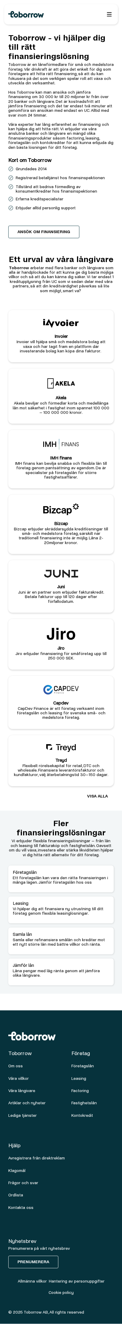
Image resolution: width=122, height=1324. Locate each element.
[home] (38, 14)
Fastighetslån (84, 1103)
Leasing (78, 1078)
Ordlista (15, 1195)
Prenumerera (33, 1262)
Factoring (80, 1090)
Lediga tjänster (22, 1115)
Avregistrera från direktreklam (36, 1158)
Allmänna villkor (32, 1281)
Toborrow (19, 268)
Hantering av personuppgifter (77, 1281)
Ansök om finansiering (43, 232)
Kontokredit (82, 1115)
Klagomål (16, 1170)
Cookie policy (61, 1292)
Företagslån (82, 1066)
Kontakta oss (20, 1207)
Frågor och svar (23, 1183)
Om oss (15, 1066)
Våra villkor (18, 1078)
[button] (109, 14)
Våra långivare (21, 1090)
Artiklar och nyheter (27, 1103)
